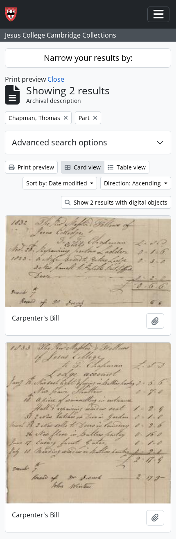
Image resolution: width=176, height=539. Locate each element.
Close (55, 79)
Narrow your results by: (88, 57)
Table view (130, 167)
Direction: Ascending (133, 183)
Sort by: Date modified (57, 183)
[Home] (14, 14)
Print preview (35, 167)
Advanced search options (59, 142)
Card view (86, 167)
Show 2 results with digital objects (119, 202)
